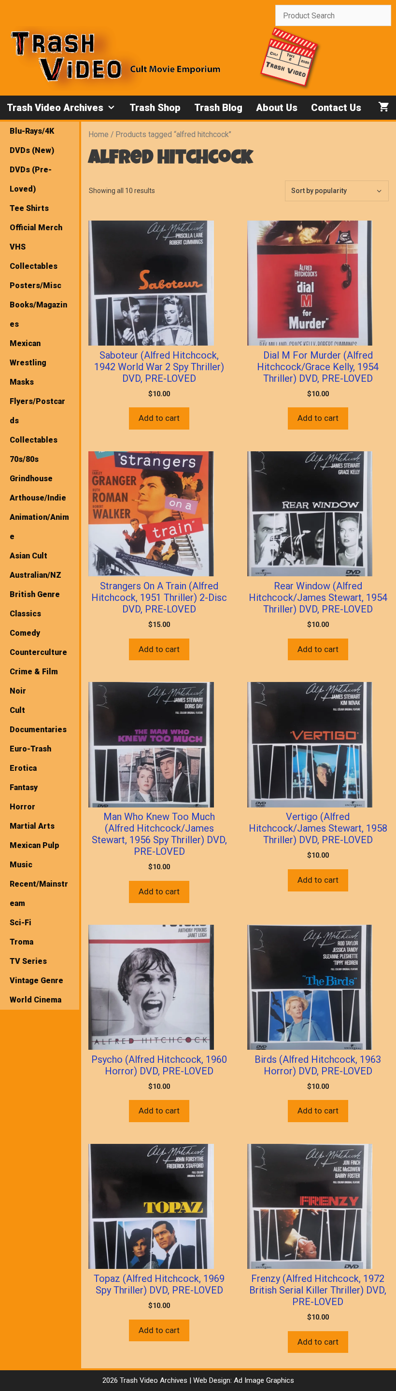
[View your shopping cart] (383, 108)
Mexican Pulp (34, 845)
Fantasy (24, 787)
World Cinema (35, 999)
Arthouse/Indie (38, 497)
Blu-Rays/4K (32, 131)
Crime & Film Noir (34, 681)
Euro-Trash (30, 748)
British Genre (35, 594)
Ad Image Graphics (263, 1380)
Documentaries (38, 729)
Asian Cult (28, 555)
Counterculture (38, 652)
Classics (25, 613)
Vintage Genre (36, 980)
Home (98, 134)
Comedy (25, 633)
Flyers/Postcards (37, 411)
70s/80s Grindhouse (31, 469)
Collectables (33, 440)
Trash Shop (155, 107)
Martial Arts (32, 826)
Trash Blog (218, 107)
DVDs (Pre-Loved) (31, 179)
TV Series (28, 961)
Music (21, 864)
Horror (22, 806)
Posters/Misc (35, 285)
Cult (17, 710)
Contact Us (336, 107)
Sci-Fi (20, 922)
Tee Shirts (29, 208)
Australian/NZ (35, 575)
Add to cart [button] (159, 418)
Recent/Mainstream (39, 893)
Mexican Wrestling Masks (28, 363)
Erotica (23, 768)
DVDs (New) (32, 150)
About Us (276, 107)
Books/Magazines (38, 314)
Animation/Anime (39, 527)
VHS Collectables (33, 256)
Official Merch (36, 227)
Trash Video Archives (55, 107)
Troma (21, 941)
